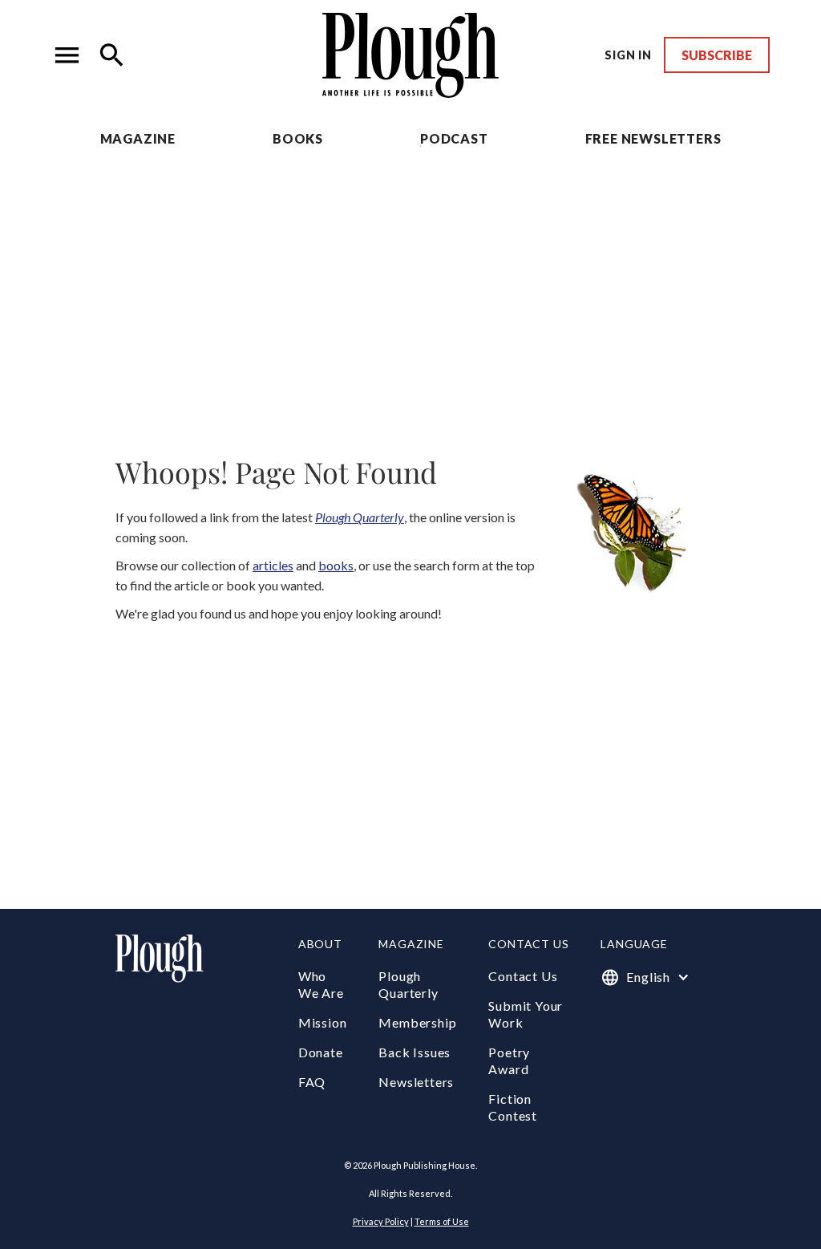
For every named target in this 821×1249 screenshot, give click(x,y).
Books (298, 138)
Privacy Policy (381, 1221)
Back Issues (414, 1052)
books (336, 565)
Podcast (454, 138)
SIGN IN (628, 55)
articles (273, 565)
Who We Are (321, 984)
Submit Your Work (525, 1014)
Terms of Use (442, 1221)
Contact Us (522, 975)
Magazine (138, 138)
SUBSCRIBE (716, 55)
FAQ (312, 1081)
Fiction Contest (512, 1107)
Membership (417, 1022)
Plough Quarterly (408, 984)
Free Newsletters (653, 138)
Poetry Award (509, 1060)
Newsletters (416, 1081)
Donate (320, 1052)
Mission (322, 1022)
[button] (67, 55)
